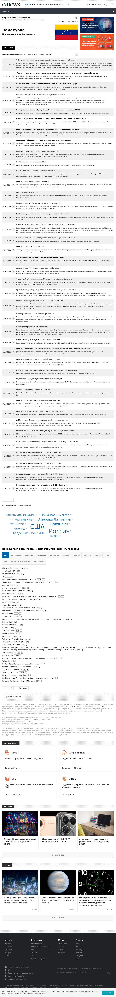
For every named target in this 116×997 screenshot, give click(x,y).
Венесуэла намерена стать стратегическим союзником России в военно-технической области (53, 348)
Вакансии (61, 950)
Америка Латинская (54, 519)
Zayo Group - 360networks (12, 669)
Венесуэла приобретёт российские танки (32, 181)
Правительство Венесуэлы (20, 514)
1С (3, 576)
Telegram (79, 956)
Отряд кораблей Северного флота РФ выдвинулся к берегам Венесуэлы (44, 279)
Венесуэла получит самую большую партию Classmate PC (39, 268)
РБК (11, 523)
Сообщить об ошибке (16, 976)
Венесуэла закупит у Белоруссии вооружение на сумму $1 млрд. (41, 411)
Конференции (36, 943)
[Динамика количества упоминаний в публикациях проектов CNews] (76, 54)
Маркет (34, 950)
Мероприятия (39, 561)
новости (72, 706)
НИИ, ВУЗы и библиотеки (20, 561)
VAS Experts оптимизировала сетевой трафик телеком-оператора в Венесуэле (46, 60)
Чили (32, 533)
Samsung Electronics (10, 672)
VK (77, 946)
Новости (8, 943)
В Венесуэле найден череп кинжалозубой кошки (35, 314)
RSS (9, 970)
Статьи (98, 555)
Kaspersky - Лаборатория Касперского (17, 599)
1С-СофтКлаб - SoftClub (11, 642)
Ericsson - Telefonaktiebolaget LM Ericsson (18, 681)
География (87, 555)
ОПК (42, 533)
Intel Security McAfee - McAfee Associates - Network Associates (26, 678)
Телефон (54, 535)
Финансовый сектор (55, 515)
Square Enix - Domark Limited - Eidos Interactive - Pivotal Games (26, 582)
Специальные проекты (40, 946)
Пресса (107, 555)
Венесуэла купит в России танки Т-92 (30, 246)
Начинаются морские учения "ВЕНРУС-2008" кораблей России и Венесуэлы (45, 225)
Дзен (78, 959)
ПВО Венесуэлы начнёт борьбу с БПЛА (31, 162)
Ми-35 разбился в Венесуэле (27, 192)
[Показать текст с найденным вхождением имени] (50, 54)
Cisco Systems (7, 613)
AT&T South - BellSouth (11, 645)
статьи (101, 706)
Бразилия (59, 524)
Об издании (62, 943)
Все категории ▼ (68, 21)
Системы (66, 555)
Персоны (76, 555)
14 (19, 571)
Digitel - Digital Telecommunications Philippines (20, 664)
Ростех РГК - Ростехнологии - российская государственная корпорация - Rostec (33, 619)
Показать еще (58, 855)
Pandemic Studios (9, 625)
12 (43, 579)
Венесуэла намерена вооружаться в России (33, 389)
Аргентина (24, 519)
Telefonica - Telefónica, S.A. (12, 639)
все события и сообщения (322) (36, 54)
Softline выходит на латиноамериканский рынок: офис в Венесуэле (42, 214)
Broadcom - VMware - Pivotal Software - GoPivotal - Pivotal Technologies (29, 596)
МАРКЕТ (62, 4)
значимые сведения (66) (12, 54)
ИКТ (5, 555)
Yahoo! (4, 661)
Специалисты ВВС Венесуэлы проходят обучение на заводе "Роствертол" (45, 431)
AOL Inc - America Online (11, 588)
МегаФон (6, 602)
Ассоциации (41, 555)
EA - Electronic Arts (9, 636)
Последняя (23, 688)
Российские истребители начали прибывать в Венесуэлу (38, 452)
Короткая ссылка (14, 697)
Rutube (79, 953)
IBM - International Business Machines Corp (19, 579)
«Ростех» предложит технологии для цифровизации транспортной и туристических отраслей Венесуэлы (57, 73)
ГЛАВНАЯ (28, 4)
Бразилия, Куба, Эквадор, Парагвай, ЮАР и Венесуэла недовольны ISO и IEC (46, 290)
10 (32, 591)
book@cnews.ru (37, 724)
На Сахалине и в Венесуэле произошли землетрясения (37, 170)
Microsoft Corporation (10, 568)
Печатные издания (38, 959)
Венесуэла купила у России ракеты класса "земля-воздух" (38, 203)
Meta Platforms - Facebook (12, 675)
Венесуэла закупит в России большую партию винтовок (38, 400)
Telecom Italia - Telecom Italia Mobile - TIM (18, 608)
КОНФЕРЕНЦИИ (53, 4)
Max (77, 943)
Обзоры (8, 953)
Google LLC (6, 571)
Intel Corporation (8, 574)
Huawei (5, 628)
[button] (105, 4)
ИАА (5, 561)
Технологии (54, 555)
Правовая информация (17, 979)
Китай (20, 524)
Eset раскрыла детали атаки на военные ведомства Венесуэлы (40, 95)
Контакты (61, 953)
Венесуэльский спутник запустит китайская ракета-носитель (40, 300)
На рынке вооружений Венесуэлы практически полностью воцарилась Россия (47, 441)
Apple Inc (6, 585)
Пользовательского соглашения (36, 994)
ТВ (32, 956)
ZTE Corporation (8, 630)
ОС (10, 519)
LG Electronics (7, 655)
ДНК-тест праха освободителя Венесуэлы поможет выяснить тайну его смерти (47, 370)
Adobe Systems (8, 633)
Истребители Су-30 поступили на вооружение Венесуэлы (38, 340)
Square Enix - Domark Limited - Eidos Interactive (20, 611)
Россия (59, 531)
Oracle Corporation (9, 605)
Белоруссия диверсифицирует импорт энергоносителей (38, 151)
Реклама (61, 946)
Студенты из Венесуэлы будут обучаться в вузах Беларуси (39, 379)
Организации (16, 555)
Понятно (107, 992)
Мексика (19, 528)
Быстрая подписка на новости (19, 967)
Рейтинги (8, 950)
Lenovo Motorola (8, 594)
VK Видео (79, 950)
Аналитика (43, 4)
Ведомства (29, 555)
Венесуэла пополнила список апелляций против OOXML (38, 359)
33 (27, 568)
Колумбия (20, 533)
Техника (34, 953)
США (37, 526)
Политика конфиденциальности (20, 973)
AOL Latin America (9, 652)
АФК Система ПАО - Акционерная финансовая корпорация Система (29, 658)
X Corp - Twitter (8, 616)
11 (57, 582)
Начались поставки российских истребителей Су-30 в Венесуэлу (41, 474)
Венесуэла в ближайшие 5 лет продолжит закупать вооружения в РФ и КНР (45, 238)
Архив (7, 956)
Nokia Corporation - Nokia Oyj (13, 591)
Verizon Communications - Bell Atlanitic (17, 667)
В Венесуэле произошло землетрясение (32, 327)
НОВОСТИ (35, 4)
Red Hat (5, 622)
